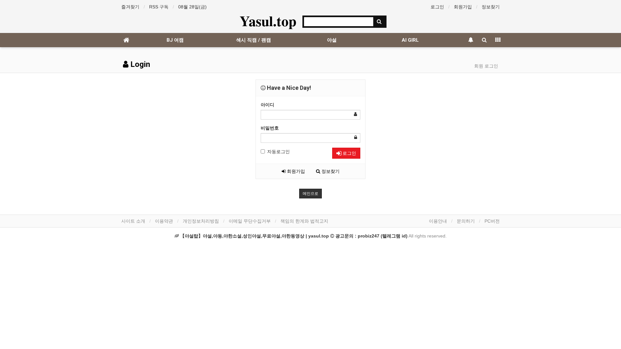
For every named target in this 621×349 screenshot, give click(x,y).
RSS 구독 (159, 6)
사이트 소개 (133, 221)
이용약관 (164, 221)
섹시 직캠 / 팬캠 (253, 40)
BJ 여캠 (175, 40)
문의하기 (466, 221)
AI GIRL (410, 40)
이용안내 (438, 221)
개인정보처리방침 (201, 221)
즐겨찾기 (130, 6)
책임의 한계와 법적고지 (304, 221)
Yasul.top (268, 20)
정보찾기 (491, 6)
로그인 (437, 6)
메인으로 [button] (310, 193)
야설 (332, 40)
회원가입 (463, 6)
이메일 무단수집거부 (250, 221)
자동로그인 (278, 151)
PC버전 (492, 221)
